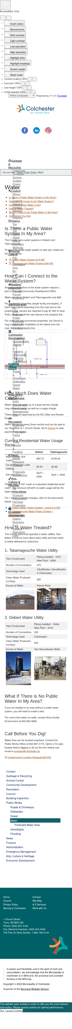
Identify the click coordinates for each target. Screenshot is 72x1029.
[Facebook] (24, 130)
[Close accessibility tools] (8, 18)
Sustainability (21, 341)
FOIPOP (18, 324)
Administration (14, 847)
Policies (17, 314)
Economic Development (20, 860)
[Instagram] (48, 130)
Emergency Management (21, 851)
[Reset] (3, 18)
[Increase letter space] (33, 92)
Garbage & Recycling (19, 776)
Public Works (14, 803)
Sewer (16, 385)
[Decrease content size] (29, 79)
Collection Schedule (19, 172)
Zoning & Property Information (20, 350)
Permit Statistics (18, 296)
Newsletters (20, 475)
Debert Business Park (18, 522)
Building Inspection (17, 798)
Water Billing (16, 239)
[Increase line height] (29, 88)
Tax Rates (16, 226)
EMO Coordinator (20, 403)
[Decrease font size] (23, 83)
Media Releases (18, 460)
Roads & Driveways (22, 807)
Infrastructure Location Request (29, 757)
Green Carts (16, 186)
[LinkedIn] (36, 130)
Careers (18, 328)
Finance (11, 843)
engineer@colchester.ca (27, 751)
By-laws (15, 309)
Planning (18, 358)
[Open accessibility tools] (5, 5)
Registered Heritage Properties (19, 502)
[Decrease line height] (25, 88)
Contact (10, 771)
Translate (62, 95)
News (9, 838)
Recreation (12, 789)
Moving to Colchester (14, 908)
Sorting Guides (17, 179)
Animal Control (15, 780)
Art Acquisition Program (19, 492)
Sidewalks (19, 381)
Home (6, 897)
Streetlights (17, 829)
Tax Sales (16, 232)
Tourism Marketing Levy (19, 532)
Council (10, 794)
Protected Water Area (27, 825)
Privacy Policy (10, 904)
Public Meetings (18, 319)
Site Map (37, 900)
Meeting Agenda (17, 206)
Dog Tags (15, 279)
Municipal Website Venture (35, 989)
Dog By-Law (15, 271)
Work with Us (39, 908)
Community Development (21, 785)
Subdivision (20, 361)
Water (16, 388)
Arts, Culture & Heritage (20, 856)
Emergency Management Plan (21, 412)
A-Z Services (39, 904)
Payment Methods (18, 246)
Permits (17, 291)
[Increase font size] (27, 83)
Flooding (15, 834)
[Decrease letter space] (28, 92)
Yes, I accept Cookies (11, 1010)
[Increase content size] (34, 79)
